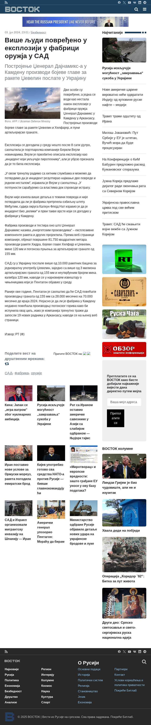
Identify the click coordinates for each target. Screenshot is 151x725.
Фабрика (22, 373)
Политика (12, 680)
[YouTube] (129, 2)
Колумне (47, 680)
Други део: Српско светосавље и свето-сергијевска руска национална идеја (119, 630)
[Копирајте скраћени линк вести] (27, 364)
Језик (81, 696)
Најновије (12, 669)
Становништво (88, 691)
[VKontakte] (134, 2)
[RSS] (6, 2)
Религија (83, 685)
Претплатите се (115, 418)
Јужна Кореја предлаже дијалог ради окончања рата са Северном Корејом (124, 186)
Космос (46, 685)
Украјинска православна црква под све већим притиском (120, 207)
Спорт (45, 702)
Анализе (11, 702)
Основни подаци (89, 669)
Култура (47, 696)
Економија (12, 685)
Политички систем (90, 680)
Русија (9, 674)
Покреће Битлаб (125, 690)
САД (8, 373)
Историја (84, 674)
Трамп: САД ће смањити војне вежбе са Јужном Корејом (121, 229)
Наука (45, 691)
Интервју (47, 674)
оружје (36, 373)
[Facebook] (119, 2)
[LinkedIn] (139, 2)
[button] (144, 9)
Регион (46, 669)
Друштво (11, 696)
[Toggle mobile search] (136, 9)
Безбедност (38, 32)
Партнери (120, 669)
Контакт (119, 674)
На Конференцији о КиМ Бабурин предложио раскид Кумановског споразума (123, 164)
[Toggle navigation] (143, 9)
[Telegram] (144, 2)
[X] (124, 2)
